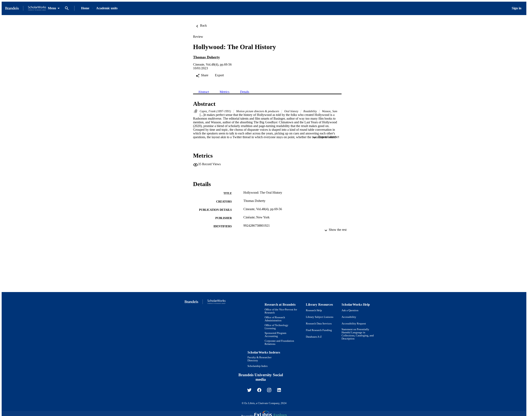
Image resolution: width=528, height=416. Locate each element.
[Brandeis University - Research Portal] (25, 8)
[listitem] (249, 390)
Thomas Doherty (206, 57)
